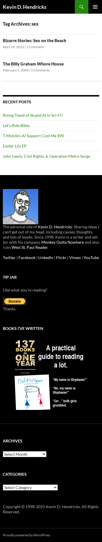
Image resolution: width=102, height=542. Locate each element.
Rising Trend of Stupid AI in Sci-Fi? (33, 115)
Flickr (61, 257)
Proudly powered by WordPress (26, 535)
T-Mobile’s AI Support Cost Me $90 (33, 135)
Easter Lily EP (15, 145)
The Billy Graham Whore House (33, 63)
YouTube (91, 257)
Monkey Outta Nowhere (62, 242)
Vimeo (75, 257)
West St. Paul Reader (30, 247)
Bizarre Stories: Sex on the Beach (34, 40)
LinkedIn (45, 257)
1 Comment (35, 47)
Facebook (26, 257)
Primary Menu (95, 7)
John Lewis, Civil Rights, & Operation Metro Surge (46, 156)
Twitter (9, 257)
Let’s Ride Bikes (16, 125)
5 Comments (40, 70)
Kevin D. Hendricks (24, 7)
